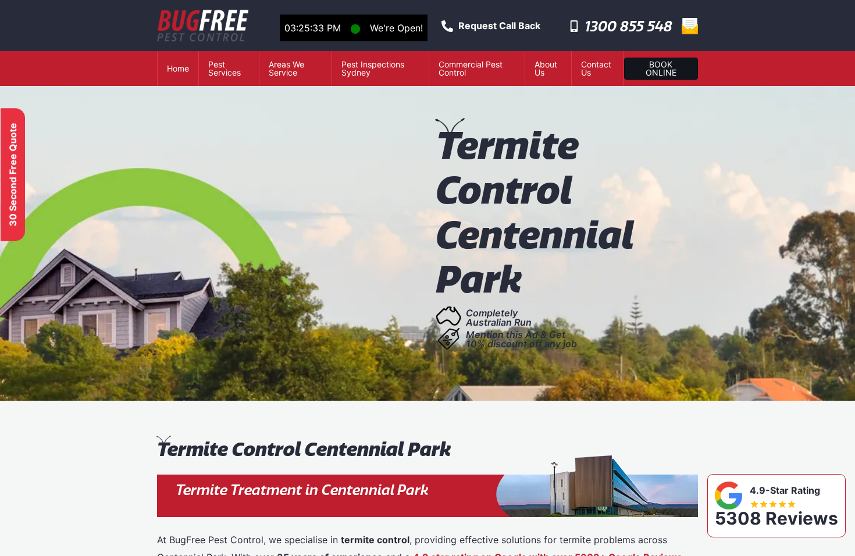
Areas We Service (286, 68)
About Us (546, 68)
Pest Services (224, 68)
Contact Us (596, 68)
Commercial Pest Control (471, 68)
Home (178, 68)
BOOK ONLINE (661, 68)
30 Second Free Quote (13, 174)
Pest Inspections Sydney (372, 68)
